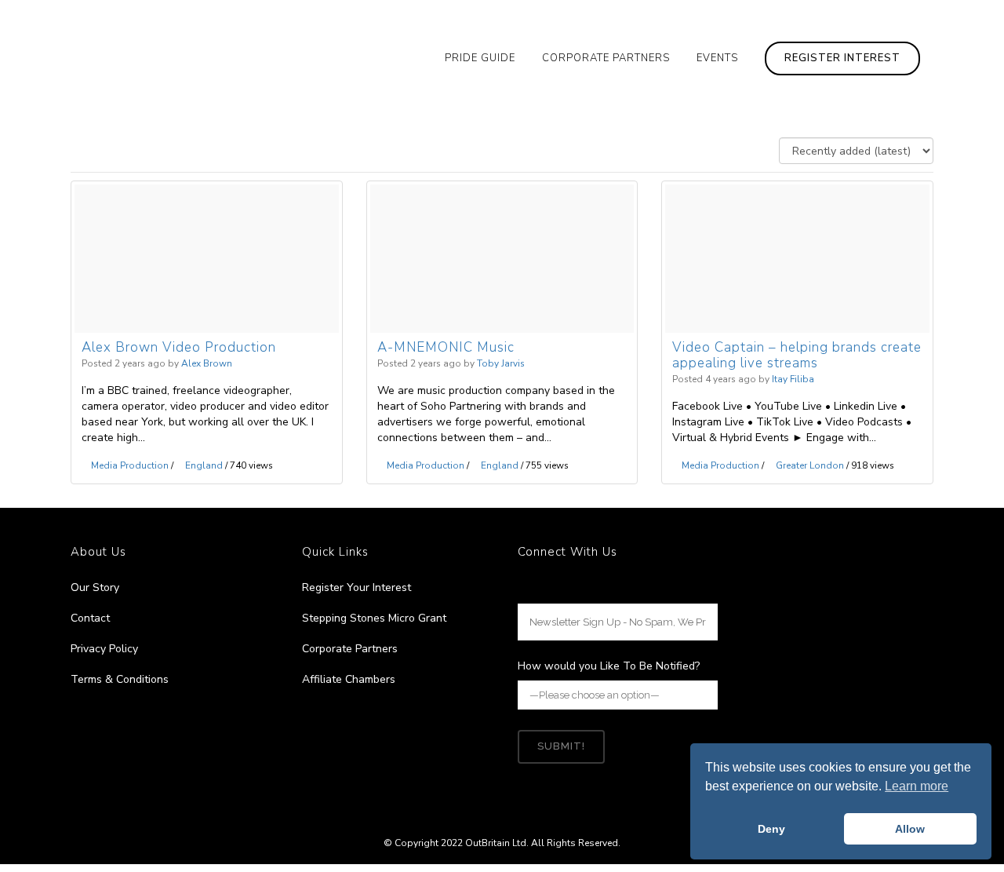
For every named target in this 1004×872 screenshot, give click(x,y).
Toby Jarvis (501, 363)
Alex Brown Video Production (179, 348)
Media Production (130, 465)
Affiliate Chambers (348, 679)
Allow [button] (910, 829)
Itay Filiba (793, 379)
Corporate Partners (350, 648)
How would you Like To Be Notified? (609, 666)
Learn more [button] (916, 786)
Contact (90, 618)
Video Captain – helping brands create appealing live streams (797, 356)
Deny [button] (771, 829)
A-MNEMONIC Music (446, 348)
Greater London (810, 465)
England (204, 465)
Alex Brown (206, 363)
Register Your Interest (356, 587)
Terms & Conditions (120, 679)
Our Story (95, 587)
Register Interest (842, 58)
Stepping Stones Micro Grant (374, 618)
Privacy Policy (104, 648)
